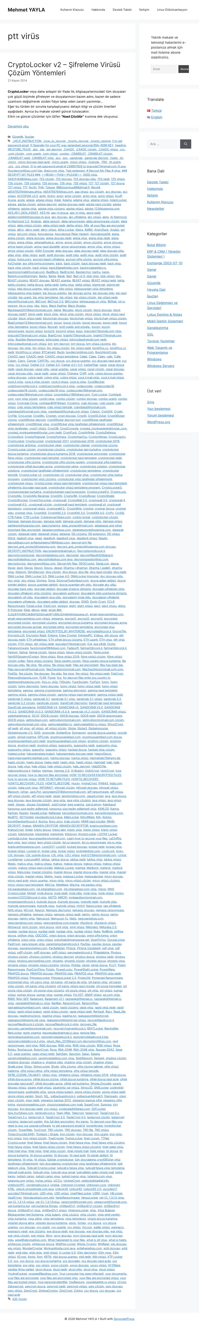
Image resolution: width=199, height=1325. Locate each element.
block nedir (35, 314)
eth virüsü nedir (44, 644)
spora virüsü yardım (21, 1096)
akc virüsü (94, 217)
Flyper (51, 677)
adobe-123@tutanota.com (102, 208)
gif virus (25, 728)
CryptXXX (40, 512)
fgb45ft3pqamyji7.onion (23, 656)
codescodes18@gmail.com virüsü (30, 394)
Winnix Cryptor (86, 1244)
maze (57, 876)
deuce (115, 563)
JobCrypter (58, 804)
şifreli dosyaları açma (49, 1083)
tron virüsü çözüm (35, 1138)
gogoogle (48, 732)
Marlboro (93, 867)
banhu (96, 272)
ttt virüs (28, 1159)
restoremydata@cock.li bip (90, 1037)
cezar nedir (41, 373)
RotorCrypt (41, 1049)
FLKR (42, 677)
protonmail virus (18, 982)
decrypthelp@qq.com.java (55, 559)
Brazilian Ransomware (30, 339)
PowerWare (107, 969)
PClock (71, 948)
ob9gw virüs (25, 935)
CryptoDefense (106, 432)
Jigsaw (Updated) (38, 804)
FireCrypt (117, 673)
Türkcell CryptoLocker (41, 1168)
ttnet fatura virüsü (19, 1147)
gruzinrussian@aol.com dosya (102, 737)
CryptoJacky (117, 436)
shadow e (37, 1062)
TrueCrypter (56, 1138)
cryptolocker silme (66, 466)
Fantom (13, 652)
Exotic (111, 644)
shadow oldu (54, 1062)
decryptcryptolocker (21, 555)
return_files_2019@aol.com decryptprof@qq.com (79, 1041)
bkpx (44, 305)
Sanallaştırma (157, 328)
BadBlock (52, 272)
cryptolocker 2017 (56, 441)
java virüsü (99, 800)
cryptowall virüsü (34, 508)
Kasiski (23, 813)
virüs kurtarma (17, 1218)
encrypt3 (96, 618)
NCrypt (28, 910)
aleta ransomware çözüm (102, 221)
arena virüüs (25, 242)
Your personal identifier (52, 1282)
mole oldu (75, 893)
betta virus (67, 284)
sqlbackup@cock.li (63, 1096)
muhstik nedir (89, 901)
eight (72, 606)
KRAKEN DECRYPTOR (73, 825)
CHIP (83, 373)
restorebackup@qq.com (24, 1037)
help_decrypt (81, 766)
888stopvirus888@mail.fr (73, 187)
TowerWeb (25, 1130)
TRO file (88, 1130)
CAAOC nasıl (16, 356)
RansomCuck (71, 1003)
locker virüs (49, 851)
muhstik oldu (108, 901)
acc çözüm (97, 191)
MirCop (50, 884)
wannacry (117, 1227)
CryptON (56, 496)
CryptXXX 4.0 (95, 512)
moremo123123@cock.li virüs (27, 897)
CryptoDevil (15, 436)
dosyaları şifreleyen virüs (108, 589)
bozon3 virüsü (65, 331)
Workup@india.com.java (59, 1248)
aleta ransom (51, 221)
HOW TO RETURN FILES (54, 779)
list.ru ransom (71, 842)
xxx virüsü (42, 1265)
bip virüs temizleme (45, 297)
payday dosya (101, 944)
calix (110, 356)
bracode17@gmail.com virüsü (27, 335)
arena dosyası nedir (58, 238)
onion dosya (57, 935)
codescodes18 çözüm (22, 390)
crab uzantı (107, 403)
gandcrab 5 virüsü (19, 699)
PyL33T (78, 994)
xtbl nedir (85, 1256)
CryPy (110, 512)
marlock (105, 867)
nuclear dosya (27, 931)
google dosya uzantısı (101, 732)
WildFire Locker (65, 1244)
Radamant (36, 998)
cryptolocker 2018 (82, 441)
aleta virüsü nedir (54, 225)
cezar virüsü (57, 373)
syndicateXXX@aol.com (74, 1108)
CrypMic (38, 415)
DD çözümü (79, 534)
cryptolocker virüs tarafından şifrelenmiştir (85, 479)
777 (25, 187)
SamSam (61, 1053)
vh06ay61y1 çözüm (89, 1206)
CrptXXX (107, 411)
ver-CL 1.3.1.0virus (47, 1201)
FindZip (12, 673)
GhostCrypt (115, 724)
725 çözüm (46, 179)
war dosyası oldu (97, 1231)
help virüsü (39, 766)
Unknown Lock (96, 1185)
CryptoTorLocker (40, 500)
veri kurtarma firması (44, 1206)
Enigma (53, 635)
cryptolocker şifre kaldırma (103, 462)
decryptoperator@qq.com (91, 559)
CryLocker (25, 415)
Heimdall (99, 762)
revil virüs (32, 1045)
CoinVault (115, 394)
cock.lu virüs (78, 381)
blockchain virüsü (81, 318)
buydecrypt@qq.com (80, 352)
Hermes (47, 770)
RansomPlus (90, 1003)
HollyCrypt (92, 770)
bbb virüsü (107, 276)
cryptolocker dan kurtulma (83, 449)
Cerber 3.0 (53, 364)
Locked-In (33, 851)
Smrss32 (87, 1087)
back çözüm (72, 263)
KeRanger (55, 813)
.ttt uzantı (114, 162)
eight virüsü (85, 606)
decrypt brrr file (81, 542)
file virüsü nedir (61, 665)
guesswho (65, 745)
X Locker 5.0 (67, 1252)
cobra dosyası (17, 377)
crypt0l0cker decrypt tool (63, 419)
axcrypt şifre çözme (79, 259)
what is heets (117, 1240)
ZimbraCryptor (48, 1290)
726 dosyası (50, 183)
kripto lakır (59, 829)
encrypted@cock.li (99, 631)
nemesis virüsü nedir (67, 914)
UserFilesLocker (80, 1193)
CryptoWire (74, 508)
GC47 (35, 715)
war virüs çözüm (18, 1235)
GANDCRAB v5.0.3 (30, 711)
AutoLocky (24, 259)
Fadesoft (73, 648)
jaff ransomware (98, 791)
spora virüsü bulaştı (60, 1092)
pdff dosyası (42, 952)
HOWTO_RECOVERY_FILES (26, 783)
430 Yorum (19, 1299)
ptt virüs (93, 990)
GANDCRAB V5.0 (91, 707)
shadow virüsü (103, 1062)
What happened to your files (66, 1240)
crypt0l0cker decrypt (32, 419)
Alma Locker (66, 229)
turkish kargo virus (74, 1176)
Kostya (42, 821)
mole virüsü (105, 893)
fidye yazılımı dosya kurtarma (101, 660)
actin (42, 196)
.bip (41, 149)
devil (20, 567)
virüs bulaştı (52, 1214)
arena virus (80, 238)
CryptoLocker (35, 441)
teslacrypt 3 (36, 1117)
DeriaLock (102, 563)
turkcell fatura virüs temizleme (105, 1168)
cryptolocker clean (50, 445)
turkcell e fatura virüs (70, 1168)
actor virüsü (105, 196)
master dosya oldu (85, 872)
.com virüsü (50, 153)
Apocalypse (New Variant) (72, 234)
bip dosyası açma (79, 293)
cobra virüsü (68, 377)
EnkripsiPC (85, 635)
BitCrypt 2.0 (55, 301)
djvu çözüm (53, 572)
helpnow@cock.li (19, 770)
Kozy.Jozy (56, 821)
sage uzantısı (22, 1053)
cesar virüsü (78, 369)
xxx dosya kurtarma (48, 1261)
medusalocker (94, 876)
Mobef (31, 893)
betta (120, 280)
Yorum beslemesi (160, 415)
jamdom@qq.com (73, 796)
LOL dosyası (16, 855)
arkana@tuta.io (44, 242)
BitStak (112, 301)
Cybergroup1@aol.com (56, 517)
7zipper (50, 187)
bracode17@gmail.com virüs (102, 331)
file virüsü (44, 665)
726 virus (66, 183)
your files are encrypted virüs (59, 1278)
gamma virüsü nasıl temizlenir (77, 694)
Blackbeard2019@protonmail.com (30, 310)
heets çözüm (16, 762)
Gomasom (79, 732)
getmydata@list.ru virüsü (89, 724)
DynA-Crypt (98, 601)
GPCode (43, 737)
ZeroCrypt (30, 1290)
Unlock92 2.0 (92, 1189)
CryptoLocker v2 (30, 474)
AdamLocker (118, 200)
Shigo (28, 1066)
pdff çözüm (24, 952)
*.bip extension (75, 170)
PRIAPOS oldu (64, 973)
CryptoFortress (56, 436)
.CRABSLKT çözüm (99, 153)
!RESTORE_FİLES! (19, 149)
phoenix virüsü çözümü (43, 965)
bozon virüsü (34, 331)
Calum (12, 360)
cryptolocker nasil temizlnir (41, 457)
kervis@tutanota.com (109, 813)
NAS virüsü (15, 910)
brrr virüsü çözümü (98, 343)
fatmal (23, 652)
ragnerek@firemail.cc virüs (33, 1003)
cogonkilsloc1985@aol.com (72, 394)
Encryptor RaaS (36, 635)
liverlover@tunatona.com (24, 846)
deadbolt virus (66, 538)
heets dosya (34, 762)
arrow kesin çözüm (20, 246)
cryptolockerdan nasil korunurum (64, 491)
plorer (85, 965)
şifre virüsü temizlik (86, 1070)
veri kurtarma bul (19, 1206)
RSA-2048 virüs (83, 1049)
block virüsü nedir (30, 318)
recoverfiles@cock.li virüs (62, 1024)
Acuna (12, 200)
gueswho (38, 749)
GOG (37, 732)
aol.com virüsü (26, 234)
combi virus (46, 398)
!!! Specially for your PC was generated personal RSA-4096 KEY (71, 145)
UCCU (57, 1180)
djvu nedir (119, 572)
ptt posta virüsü (75, 990)
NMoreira (92, 927)
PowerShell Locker (86, 969)
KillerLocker (71, 817)
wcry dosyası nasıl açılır (88, 1235)
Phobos (116, 952)
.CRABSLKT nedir (19, 158)
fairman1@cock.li (91, 648)
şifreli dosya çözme (45, 1079)
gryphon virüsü (47, 745)
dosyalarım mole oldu (77, 597)
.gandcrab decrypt (96, 158)
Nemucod (42, 918)
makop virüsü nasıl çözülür (35, 867)
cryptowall (59, 500)
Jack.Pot (35, 791)
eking (121, 606)
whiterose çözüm (19, 1244)
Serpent (99, 1058)
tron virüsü (15, 1138)
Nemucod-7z (59, 918)
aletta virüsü (74, 225)
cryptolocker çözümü (51, 449)
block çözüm (83, 310)
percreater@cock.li (79, 952)
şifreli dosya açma (19, 1079)
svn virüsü (50, 1108)
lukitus (45, 859)
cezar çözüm (95, 369)
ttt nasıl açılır (78, 1155)
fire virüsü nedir (99, 673)
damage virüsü (112, 521)
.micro (12, 162)
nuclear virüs (64, 931)
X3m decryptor (87, 1252)
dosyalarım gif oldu (20, 597)
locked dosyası (77, 846)
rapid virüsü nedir (81, 1011)
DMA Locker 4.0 (58, 576)
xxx (16, 1261)
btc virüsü (38, 348)
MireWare (62, 884)
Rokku (12, 1049)
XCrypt (21, 1256)
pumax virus (44, 994)
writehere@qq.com (89, 1248)
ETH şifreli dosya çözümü (65, 639)
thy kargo (82, 1121)
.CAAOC (68, 149)
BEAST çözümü (18, 280)
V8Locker (116, 1193)
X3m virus (104, 1252)
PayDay (85, 944)
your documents (116, 1273)
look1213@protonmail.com (98, 855)
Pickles (75, 965)
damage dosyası (31, 521)
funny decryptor (28, 686)
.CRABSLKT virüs (42, 158)
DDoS (11, 538)
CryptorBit (70, 496)
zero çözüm (96, 1286)
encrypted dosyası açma (110, 622)
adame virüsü (99, 200)
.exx (65, 158)
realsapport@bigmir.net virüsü (66, 1020)
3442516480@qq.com (23, 179)
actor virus (90, 196)
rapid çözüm (50, 1007)
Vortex (81, 1223)
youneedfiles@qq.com (43, 1273)
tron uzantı (101, 1134)
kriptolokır (57, 834)
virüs (93, 1210)
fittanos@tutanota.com (23, 677)
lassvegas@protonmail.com (47, 838)
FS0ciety (65, 682)
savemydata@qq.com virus (56, 1058)
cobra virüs (51, 377)
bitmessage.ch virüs (93, 301)
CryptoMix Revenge (36, 496)
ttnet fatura (34, 1142)
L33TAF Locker (107, 834)
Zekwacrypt (15, 1286)
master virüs (107, 872)
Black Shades (77, 305)
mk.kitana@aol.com (49, 889)
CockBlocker (96, 381)
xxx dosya (26, 1261)
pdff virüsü (59, 952)
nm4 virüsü (77, 927)
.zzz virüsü (22, 166)
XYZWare (114, 1265)
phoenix (57, 960)
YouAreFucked (17, 1273)
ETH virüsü (25, 644)
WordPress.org (158, 422)
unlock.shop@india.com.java (35, 1189)
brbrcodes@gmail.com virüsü (27, 343)
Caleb (83, 356)
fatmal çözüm (38, 652)
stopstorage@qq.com (31, 1104)
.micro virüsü (78, 162)
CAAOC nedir (35, 356)
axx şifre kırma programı (38, 263)
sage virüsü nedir (43, 1053)
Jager (56, 796)
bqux (79, 331)
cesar (103, 364)
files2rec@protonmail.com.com (102, 669)
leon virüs (14, 842)
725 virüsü (118, 179)
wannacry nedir (17, 1231)
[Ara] (185, 144)
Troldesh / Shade (47, 1134)
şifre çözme (68, 1066)
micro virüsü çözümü (106, 880)
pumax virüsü (63, 994)
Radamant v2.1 (54, 998)
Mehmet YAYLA (26, 10)
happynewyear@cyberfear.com (28, 758)
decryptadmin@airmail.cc (59, 551)
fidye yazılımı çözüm (67, 660)
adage (30, 200)
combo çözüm (65, 398)
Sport (38, 1096)
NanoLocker (94, 905)
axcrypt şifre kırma (105, 259)
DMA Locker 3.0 (35, 576)
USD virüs (46, 1193)
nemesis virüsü (42, 914)
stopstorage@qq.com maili (65, 1104)
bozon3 (49, 331)
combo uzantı (107, 398)
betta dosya (35, 284)
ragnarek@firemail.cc (79, 998)
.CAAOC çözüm (86, 149)
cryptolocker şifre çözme (24, 462)
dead (38, 538)
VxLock (87, 1227)
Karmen (13, 813)
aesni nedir (93, 212)
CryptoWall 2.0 (77, 500)
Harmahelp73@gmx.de (105, 758)
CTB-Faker (15, 517)
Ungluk (54, 1185)
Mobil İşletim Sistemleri (165, 321)
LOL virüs (57, 855)
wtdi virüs (35, 1252)
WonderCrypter (32, 1248)
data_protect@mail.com (77, 525)
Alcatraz (36, 221)
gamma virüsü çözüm (42, 694)
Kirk (98, 817)
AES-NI (45, 212)
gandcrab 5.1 (41, 699)
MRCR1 (62, 897)
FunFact (95, 682)
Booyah (53, 326)
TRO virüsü (101, 1130)
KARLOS (103, 808)
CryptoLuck (118, 491)
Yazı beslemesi (158, 409)
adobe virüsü (74, 208)
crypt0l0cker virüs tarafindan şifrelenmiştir (78, 424)
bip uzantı (25, 297)
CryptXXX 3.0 (76, 512)
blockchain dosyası (55, 318)
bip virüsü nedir (107, 297)
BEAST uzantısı (61, 280)
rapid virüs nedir (105, 1007)
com (11, 398)
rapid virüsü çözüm (55, 1011)
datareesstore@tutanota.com (91, 529)
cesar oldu (42, 369)
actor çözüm (73, 196)
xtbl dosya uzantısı (65, 1256)
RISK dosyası (48, 1045)
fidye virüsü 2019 (68, 656)
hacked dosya (77, 749)
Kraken (26, 825)
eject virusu (109, 606)
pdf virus (108, 948)
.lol (121, 158)
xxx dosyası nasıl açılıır (96, 1261)
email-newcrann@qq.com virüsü (29, 618)
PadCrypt (14, 944)
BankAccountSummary (23, 276)
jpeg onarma (76, 804)
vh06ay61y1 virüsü (54, 1210)
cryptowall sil (97, 504)
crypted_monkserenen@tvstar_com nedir (35, 432)
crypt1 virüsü (37, 428)
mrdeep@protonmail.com (85, 897)
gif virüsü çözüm (55, 728)
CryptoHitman (98, 436)
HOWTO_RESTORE (57, 783)
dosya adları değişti (103, 580)
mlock (102, 889)
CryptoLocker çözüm (22, 449)
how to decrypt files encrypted (48, 775)
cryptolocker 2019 (107, 441)
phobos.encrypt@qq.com (34, 960)
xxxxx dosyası (79, 1265)
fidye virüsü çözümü (40, 660)
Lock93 (61, 846)
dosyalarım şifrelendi (105, 597)
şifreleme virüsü (68, 1075)
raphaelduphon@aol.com (24, 1007)
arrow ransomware (73, 246)
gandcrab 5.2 (112, 699)
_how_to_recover (54, 141)
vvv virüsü (73, 1227)
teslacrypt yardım (31, 1121)
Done (51, 580)
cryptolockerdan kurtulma (24, 491)
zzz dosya (91, 1290)
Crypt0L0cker (97, 415)
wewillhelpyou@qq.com (30, 1240)
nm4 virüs (61, 927)
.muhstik (93, 162)
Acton (51, 196)
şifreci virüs (49, 1075)
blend (57, 310)
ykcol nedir (60, 1269)
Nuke (96, 931)
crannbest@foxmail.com (90, 407)
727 (90, 183)
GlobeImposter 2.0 (20, 732)
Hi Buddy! (77, 770)
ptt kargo (57, 982)
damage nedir (52, 521)
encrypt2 (83, 618)
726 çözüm (15, 183)
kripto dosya (42, 829)
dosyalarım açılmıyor (66, 593)
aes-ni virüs (77, 212)
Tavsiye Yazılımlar (161, 341)
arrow (59, 242)
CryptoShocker (18, 500)
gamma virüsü (17, 694)
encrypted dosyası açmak (25, 627)
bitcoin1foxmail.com (21, 301)
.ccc (122, 149)
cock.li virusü (59, 381)
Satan (85, 1053)
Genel (151, 270)
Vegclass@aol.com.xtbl (38, 1197)
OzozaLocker (116, 939)
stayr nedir (32, 1100)
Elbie (27, 610)
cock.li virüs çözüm (37, 381)
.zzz (10, 166)
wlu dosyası (118, 1244)
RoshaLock (24, 1049)
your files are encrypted (23, 1278)
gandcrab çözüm (48, 703)
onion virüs (28, 939)
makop (57, 863)
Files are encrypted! (85, 665)
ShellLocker (15, 1066)
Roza (53, 1049)
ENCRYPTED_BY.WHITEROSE (65, 631)
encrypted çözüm (19, 622)
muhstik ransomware (21, 905)
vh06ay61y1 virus (28, 1210)
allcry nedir (32, 229)
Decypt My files (67, 563)
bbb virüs (93, 276)
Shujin (55, 1066)
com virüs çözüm (26, 398)
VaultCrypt (15, 1197)
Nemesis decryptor (58, 910)
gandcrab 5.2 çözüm (21, 703)
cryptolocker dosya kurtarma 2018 (52, 453)
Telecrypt (78, 1113)
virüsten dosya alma (21, 1223)
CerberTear (91, 364)
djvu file (83, 572)
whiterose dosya (43, 1244)
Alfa (86, 225)
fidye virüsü (47, 656)
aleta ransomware (73, 221)
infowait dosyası (87, 787)
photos (65, 965)
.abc (35, 149)
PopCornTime (35, 969)
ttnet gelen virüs (112, 1147)
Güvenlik (17, 136)
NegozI (39, 910)
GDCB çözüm (49, 715)
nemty (86, 914)
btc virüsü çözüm (58, 348)
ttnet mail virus (17, 1151)
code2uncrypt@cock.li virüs (57, 386)
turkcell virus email (63, 1172)
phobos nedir (104, 956)
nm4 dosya (46, 927)
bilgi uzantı (50, 288)
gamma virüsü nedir (110, 694)
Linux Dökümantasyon (172, 10)
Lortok (122, 855)
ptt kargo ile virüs (75, 982)
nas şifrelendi (111, 905)
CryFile (12, 415)
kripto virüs (74, 829)
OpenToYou (98, 939)
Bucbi (60, 352)
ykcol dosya (43, 1269)
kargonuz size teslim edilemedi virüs (72, 808)
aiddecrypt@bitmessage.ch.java (29, 217)
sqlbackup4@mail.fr (90, 1096)
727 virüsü (14, 187)
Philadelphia (101, 952)
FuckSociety (80, 682)
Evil (89, 644)
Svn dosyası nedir (31, 1108)
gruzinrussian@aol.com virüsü (66, 741)
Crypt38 (53, 428)
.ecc (58, 158)
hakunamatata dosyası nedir (74, 753)
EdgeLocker (34, 606)
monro (119, 893)
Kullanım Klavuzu (72, 10)
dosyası (74, 601)
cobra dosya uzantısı (108, 373)
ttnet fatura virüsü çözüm (48, 1147)
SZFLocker (98, 1108)
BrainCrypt (55, 335)
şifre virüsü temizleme (58, 1070)
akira (105, 217)
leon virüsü (29, 842)
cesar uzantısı (59, 369)
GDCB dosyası (69, 715)
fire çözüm (26, 673)
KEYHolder (27, 817)
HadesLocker (16, 753)
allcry (20, 229)
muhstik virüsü (65, 905)
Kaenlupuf (109, 804)
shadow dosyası (19, 1062)
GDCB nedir (87, 715)
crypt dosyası (67, 415)
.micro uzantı (59, 162)
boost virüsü (38, 326)
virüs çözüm (88, 1214)
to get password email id (68, 1125)
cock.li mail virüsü (112, 377)
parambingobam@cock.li (62, 944)
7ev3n (32, 187)
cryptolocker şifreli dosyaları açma (30, 466)
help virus (23, 766)
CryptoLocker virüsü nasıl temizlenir (57, 483)
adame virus (81, 200)
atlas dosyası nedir (86, 250)
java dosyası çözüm (39, 800)
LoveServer (15, 859)
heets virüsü (84, 762)
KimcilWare (87, 817)
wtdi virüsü (50, 1252)
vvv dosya (94, 1223)
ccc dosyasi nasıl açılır (106, 360)
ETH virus (105, 639)
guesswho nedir (84, 745)
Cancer (31, 360)
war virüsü (37, 1235)
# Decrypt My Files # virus (103, 170)
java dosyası (16, 800)
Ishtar (24, 791)
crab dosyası (89, 403)
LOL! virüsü (72, 855)
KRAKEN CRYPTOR (45, 825)
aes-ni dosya (59, 212)
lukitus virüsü (112, 859)
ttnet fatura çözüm (55, 1142)
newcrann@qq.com (90, 918)
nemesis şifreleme (19, 914)
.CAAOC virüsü (108, 149)
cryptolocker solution (93, 466)
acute (21, 200)
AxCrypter (14, 263)
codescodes (85, 386)
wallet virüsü (101, 1227)
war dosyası (77, 1231)
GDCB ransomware (109, 715)
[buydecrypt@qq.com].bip (25, 170)
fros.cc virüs (50, 682)
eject (97, 606)
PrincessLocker (40, 977)
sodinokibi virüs (36, 1092)
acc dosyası (113, 191)
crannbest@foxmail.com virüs (27, 411)
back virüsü (39, 267)
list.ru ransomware (94, 842)
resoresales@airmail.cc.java (60, 1032)
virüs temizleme (53, 1218)
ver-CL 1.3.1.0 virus (111, 1197)
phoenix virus (116, 960)
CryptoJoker (16, 441)
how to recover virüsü (22, 779)
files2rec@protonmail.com (63, 669)
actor (60, 196)
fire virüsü (82, 673)
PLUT (112, 965)
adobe (12, 204)
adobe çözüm (27, 204)
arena (115, 234)
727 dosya (117, 183)
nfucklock (86, 922)
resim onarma (32, 1032)
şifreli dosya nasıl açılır (104, 1079)
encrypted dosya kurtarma (75, 622)
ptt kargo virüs (97, 982)
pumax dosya (26, 994)
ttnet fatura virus (79, 1142)
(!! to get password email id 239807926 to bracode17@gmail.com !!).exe (78, 166)
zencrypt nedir (56, 1286)
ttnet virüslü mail (77, 1151)
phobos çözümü (40, 956)
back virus (114, 263)
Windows (154, 359)
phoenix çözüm (75, 960)
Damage (13, 521)
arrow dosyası (113, 242)
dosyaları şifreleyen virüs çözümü (29, 593)
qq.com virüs (111, 994)
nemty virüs (27, 918)
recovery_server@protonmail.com (30, 1028)
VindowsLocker (78, 1210)
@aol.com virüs (54, 170)
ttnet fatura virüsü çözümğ (83, 1147)
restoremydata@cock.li (56, 1037)
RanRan (56, 1003)
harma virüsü (79, 758)
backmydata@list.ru (93, 267)
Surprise (106, 1104)
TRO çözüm (55, 1130)
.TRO (104, 162)
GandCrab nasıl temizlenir (105, 703)
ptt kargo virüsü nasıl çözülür (76, 986)
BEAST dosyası (40, 280)
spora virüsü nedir (113, 1092)
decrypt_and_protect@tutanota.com (31, 546)
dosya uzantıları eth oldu (75, 584)
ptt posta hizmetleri (109, 986)
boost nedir (110, 322)
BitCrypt (40, 301)
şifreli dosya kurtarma (74, 1079)
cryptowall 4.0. (17, 504)
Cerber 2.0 (37, 364)
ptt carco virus (39, 982)
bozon (96, 326)
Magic (12, 863)
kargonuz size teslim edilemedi (28, 808)
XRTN (47, 1256)
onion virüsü (45, 939)
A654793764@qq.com (58, 191)
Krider (29, 829)
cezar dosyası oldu (20, 373)
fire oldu (56, 673)
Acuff (118, 196)
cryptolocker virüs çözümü (38, 479)
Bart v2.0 (79, 276)
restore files (87, 1032)
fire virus (68, 673)
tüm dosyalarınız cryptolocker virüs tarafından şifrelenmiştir (77, 1163)
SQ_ (46, 1096)
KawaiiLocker (38, 813)
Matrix (49, 876)
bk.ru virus (26, 305)
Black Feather (57, 305)
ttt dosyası (61, 1155)
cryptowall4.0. (56, 508)
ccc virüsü (22, 364)
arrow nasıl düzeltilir (47, 246)
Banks (43, 276)
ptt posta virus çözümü (49, 990)
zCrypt (121, 1282)
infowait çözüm (65, 787)
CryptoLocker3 (112, 487)
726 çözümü (32, 183)
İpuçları (29, 136)
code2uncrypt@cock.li (22, 386)
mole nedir (60, 893)
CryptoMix (15, 496)
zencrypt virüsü (77, 1286)
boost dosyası (91, 322)
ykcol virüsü (106, 1269)
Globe (72, 728)
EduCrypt (50, 606)
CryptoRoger (87, 496)
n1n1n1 (81, 905)
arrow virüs (94, 246)
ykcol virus (90, 1269)
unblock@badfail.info (95, 1180)
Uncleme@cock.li (37, 1185)
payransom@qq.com (33, 948)
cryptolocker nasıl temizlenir (78, 457)
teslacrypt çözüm (98, 1117)
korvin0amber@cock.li (22, 821)
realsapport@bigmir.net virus (26, 1020)
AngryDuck (101, 229)
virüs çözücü (70, 1214)
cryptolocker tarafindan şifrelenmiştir (45, 470)
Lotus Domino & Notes (164, 315)
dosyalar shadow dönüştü (74, 589)
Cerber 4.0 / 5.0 (71, 364)
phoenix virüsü (17, 965)
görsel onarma (26, 737)
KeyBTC (13, 817)
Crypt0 (81, 415)
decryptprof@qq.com (41, 563)
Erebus (98, 635)
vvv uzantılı (58, 1227)
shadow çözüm (116, 1058)
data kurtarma (51, 525)
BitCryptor (71, 301)
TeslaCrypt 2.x (17, 1117)
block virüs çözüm (72, 314)
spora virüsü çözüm (87, 1092)
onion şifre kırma (97, 935)
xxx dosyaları (71, 1261)
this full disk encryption (59, 1121)
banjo (105, 272)
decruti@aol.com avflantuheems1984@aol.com (39, 542)
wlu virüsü (14, 1248)
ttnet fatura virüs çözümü (108, 1142)
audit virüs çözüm (106, 255)
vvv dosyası (27, 1227)
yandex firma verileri (21, 1269)
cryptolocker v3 (53, 474)
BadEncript (67, 272)
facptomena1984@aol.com (47, 648)
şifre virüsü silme (31, 1070)
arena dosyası (35, 238)
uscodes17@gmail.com (23, 1193)
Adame (67, 200)
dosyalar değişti (44, 589)
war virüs (116, 1231)
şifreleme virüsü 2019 (94, 1075)
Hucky (76, 783)
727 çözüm (101, 183)
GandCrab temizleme (21, 707)
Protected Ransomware (107, 977)
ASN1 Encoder (44, 250)
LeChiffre (115, 838)
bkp (36, 305)
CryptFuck (70, 432)
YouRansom (77, 1282)
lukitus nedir (78, 859)
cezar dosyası (115, 369)
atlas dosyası (64, 250)
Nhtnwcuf (14, 927)
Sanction (74, 1053)
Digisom (21, 572)
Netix (73, 918)
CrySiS (119, 512)
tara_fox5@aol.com (20, 1113)
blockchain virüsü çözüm (110, 318)
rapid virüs (86, 1007)
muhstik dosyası (68, 901)
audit (42, 255)
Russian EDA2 (105, 1049)
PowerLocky (64, 969)
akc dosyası (59, 217)
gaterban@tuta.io (19, 715)
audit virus (87, 255)
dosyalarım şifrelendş (22, 601)
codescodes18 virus (51, 390)
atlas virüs (14, 255)
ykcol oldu (75, 1269)
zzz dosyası (107, 1290)
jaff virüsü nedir (41, 796)
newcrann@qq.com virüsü (25, 922)
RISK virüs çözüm (84, 1045)
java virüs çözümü (79, 800)
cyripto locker (81, 517)
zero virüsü (15, 1290)
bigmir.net (98, 284)
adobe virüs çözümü (51, 208)
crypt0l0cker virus (37, 424)
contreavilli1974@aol (52, 403)
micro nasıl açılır (18, 880)
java (107, 796)
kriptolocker (26, 834)
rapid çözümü (69, 1007)
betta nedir (51, 284)
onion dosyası (76, 935)
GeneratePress (124, 1319)
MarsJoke (23, 872)
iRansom (13, 791)
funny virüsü (68, 686)
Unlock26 (61, 1189)
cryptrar (88, 508)
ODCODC (41, 935)
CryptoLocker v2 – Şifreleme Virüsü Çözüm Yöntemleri (64, 68)
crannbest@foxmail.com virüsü (68, 411)
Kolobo (107, 817)
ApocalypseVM (100, 234)
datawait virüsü (48, 534)
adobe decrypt (47, 204)
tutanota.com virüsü (21, 1180)
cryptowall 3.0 (98, 500)
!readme (120, 145)
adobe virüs (29, 208)
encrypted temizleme (79, 627)
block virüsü (93, 314)
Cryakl (118, 411)
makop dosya (73, 863)
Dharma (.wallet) (99, 567)
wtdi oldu (22, 1252)
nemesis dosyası (83, 910)
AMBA (89, 229)
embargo (57, 618)
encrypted (110, 618)
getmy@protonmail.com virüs (27, 724)
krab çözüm (72, 821)
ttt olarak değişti (97, 1155)
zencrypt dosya (35, 1286)
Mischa (74, 884)
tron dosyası (84, 1134)
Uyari (104, 1193)
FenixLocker (101, 652)
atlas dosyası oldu (112, 250)
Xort (39, 1256)
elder (44, 610)
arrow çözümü (92, 242)
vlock (72, 1223)
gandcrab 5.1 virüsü (89, 699)
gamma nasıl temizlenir (102, 690)
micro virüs (56, 880)
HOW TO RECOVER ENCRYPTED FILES (95, 775)
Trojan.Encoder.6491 (21, 1134)
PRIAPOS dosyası (41, 973)
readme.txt (69, 1015)
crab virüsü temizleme (31, 407)
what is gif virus (96, 1240)
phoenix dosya (96, 960)
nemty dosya (100, 914)
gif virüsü (37, 728)
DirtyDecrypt (36, 572)
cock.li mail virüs (88, 377)
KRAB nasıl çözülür (93, 821)
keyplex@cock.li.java (48, 817)
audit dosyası (55, 255)
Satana (95, 1053)
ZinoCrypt (65, 1290)
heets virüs (67, 762)
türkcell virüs (41, 1172)
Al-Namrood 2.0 (18, 221)
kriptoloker (42, 834)
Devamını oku (18, 126)
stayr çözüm (16, 1100)
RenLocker (14, 1032)
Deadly (103, 538)
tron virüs (116, 1134)
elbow (35, 610)
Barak (61, 276)
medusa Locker (73, 876)
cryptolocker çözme (104, 445)
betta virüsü (83, 284)
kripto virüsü (91, 829)
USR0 (96, 1193)
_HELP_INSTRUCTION (26, 141)
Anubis (114, 229)
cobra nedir (35, 377)
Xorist (31, 1256)
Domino (42, 580)
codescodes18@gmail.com (84, 390)
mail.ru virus (25, 863)
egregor (63, 606)
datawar (64, 534)
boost (58, 322)
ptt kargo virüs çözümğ (40, 986)
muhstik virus (45, 905)
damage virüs (92, 521)
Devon (38, 567)
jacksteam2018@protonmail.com (64, 791)
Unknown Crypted (73, 1185)
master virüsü (34, 876)
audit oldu (72, 255)
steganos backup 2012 (56, 1100)
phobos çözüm (18, 956)
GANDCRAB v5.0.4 (57, 711)
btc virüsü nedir (81, 348)
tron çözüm (67, 1134)
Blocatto (68, 310)
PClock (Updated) (89, 948)
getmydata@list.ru (60, 724)
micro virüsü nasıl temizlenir (25, 884)
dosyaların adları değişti (52, 601)
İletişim (144, 10)
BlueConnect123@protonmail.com (30, 322)
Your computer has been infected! (81, 1273)
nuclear (12, 931)
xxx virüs (28, 1265)
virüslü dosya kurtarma (102, 1218)
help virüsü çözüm (59, 766)
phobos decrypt (63, 956)
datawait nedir (27, 534)
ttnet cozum (92, 1138)
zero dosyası (114, 1286)
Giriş (150, 402)
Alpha (79, 229)
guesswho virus (106, 745)
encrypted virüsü (34, 631)
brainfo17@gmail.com (77, 335)
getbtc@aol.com (37, 720)
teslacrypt (91, 1113)
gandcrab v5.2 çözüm (85, 711)
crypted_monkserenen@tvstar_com (103, 428)
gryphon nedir (26, 745)
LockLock (108, 851)
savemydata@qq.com (22, 1058)
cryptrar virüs (23, 512)
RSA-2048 (65, 1049)
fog (59, 677)
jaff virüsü (116, 791)
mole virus (90, 893)
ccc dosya (57, 360)
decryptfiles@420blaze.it (96, 555)
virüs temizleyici (75, 1218)
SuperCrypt (91, 1104)
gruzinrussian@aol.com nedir (26, 741)
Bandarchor (83, 272)
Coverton (73, 403)
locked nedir (96, 846)
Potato (50, 969)
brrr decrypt (61, 343)
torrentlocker (94, 1125)
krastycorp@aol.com (103, 825)
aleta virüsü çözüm (29, 225)
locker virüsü (66, 851)
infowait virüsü (108, 787)
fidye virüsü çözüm (93, 656)
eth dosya (111, 635)
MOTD (52, 897)
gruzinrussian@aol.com (65, 737)
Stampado (111, 1096)
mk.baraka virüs (91, 884)
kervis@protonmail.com (77, 813)
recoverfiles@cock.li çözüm (26, 1024)
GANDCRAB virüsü (113, 711)
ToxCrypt (40, 1130)
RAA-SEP (22, 998)
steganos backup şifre (87, 1100)
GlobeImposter (98, 728)
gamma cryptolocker (47, 690)
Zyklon (78, 1290)
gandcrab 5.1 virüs (63, 699)
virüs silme (35, 1218)
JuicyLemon (93, 804)
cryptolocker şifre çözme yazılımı (63, 462)
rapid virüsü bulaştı (29, 1011)
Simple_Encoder (100, 1083)
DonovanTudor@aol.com (73, 580)
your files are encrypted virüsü (99, 1278)
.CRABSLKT (78, 153)
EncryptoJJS (16, 635)
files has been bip (111, 665)
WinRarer (103, 1244)
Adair (57, 200)
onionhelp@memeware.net (71, 939)
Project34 (84, 977)
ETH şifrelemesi (37, 639)
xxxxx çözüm (59, 1265)
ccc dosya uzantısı (78, 360)
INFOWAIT (46, 787)
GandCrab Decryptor (73, 703)
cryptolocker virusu (20, 483)
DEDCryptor (86, 563)
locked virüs (114, 846)
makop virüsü (92, 863)
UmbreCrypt (72, 1180)
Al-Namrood (118, 217)
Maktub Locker (64, 867)
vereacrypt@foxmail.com (110, 1201)
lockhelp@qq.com (88, 851)
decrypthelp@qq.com (22, 559)
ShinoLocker (41, 1066)
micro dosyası (113, 876)
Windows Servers (160, 366)
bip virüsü (66, 297)
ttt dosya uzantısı (41, 1155)
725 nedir (103, 179)
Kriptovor (71, 834)
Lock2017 (48, 846)
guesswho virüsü (19, 749)
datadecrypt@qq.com (56, 529)
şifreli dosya (118, 1075)
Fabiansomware (18, 648)
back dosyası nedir (93, 263)
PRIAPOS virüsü (18, 977)
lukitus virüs (94, 859)
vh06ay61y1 (67, 1206)
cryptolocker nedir (110, 457)
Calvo (21, 360)
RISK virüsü (104, 1045)
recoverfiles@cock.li (100, 1020)
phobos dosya (84, 956)
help (109, 762)
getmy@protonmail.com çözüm (103, 720)
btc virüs (25, 348)
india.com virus (28, 787)
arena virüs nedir (99, 238)
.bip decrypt (54, 149)
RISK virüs (64, 1045)
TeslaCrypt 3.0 (55, 1117)
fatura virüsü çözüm (79, 652)
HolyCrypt (107, 770)
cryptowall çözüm (40, 504)
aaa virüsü (81, 191)
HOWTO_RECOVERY (85, 779)
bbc (118, 276)
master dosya (63, 872)
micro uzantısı (39, 880)
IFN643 (103, 783)
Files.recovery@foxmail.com (26, 669)
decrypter (72, 555)
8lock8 (95, 187)
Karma (114, 808)
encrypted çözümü (44, 622)
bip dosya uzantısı (54, 293)
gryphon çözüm (97, 741)
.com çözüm (16, 153)
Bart (69, 276)
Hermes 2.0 (61, 770)
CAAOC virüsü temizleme (61, 356)
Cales (92, 356)
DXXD (84, 601)
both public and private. (74, 326)
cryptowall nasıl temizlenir (70, 504)
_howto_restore (100, 141)
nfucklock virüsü (104, 922)
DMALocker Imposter (85, 576)
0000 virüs (90, 174)
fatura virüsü (56, 652)
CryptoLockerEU (98, 491)
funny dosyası (49, 686)
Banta (52, 276)
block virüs (51, 314)
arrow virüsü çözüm (21, 250)
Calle (117, 356)
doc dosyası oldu (111, 576)
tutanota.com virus (99, 1176)
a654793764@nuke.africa (25, 191)
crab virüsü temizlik (59, 407)
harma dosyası (60, 758)
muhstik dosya (46, 901)
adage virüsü (44, 200)
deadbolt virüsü (87, 538)
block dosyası (102, 310)
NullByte (107, 931)
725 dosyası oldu (84, 179)
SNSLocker (101, 1087)
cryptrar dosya (104, 508)
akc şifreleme (77, 217)
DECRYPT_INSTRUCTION (24, 551)
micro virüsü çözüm (78, 880)
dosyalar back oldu (20, 589)
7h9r (41, 187)
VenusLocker (89, 1197)
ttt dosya (112, 1151)
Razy (109, 1011)
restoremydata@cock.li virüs (26, 1041)
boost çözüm (72, 322)
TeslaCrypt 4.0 (76, 1117)
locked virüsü (16, 851)
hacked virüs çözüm (101, 749)
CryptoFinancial (35, 436)
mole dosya (44, 893)
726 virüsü (80, 183)
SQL (150, 334)
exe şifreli (99, 644)
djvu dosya (69, 572)
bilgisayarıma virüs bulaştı (24, 293)
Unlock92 (75, 1189)
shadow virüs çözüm (78, 1062)
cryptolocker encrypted (92, 453)
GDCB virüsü (16, 720)
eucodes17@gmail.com (70, 644)
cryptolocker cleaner (76, 445)
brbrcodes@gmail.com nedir (87, 339)
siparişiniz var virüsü (66, 1087)
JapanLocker (95, 796)
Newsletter (155, 209)
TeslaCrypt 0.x (109, 1113)
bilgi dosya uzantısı (29, 288)
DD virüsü (113, 534)
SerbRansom (84, 1058)
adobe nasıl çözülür (98, 204)
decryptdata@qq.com (50, 555)
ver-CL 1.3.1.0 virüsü (21, 1201)
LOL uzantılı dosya (38, 855)
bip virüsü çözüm (85, 297)
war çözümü (37, 1231)
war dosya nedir (57, 1231)
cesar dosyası (25, 369)
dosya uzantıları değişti (43, 584)
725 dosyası (64, 179)
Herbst (36, 770)
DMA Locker (16, 576)
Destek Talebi (122, 10)
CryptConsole (69, 428)
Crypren (51, 415)
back (59, 263)
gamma (28, 690)
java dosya (119, 796)
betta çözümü (17, 284)
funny (105, 682)
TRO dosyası (73, 1130)
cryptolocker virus (77, 474)
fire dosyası (41, 673)
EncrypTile (119, 631)
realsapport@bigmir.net (93, 1015)
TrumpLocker (73, 1138)
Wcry (49, 1235)
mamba (80, 867)
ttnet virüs (34, 1151)
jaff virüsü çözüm (19, 796)
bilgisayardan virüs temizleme (93, 288)
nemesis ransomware (110, 910)
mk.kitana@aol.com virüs (80, 889)
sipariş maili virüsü (39, 1087)
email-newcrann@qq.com (106, 614)
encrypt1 (70, 618)
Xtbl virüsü (99, 1256)
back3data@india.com (63, 267)
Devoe (28, 567)
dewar (58, 567)
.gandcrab (75, 158)
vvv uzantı (43, 1227)
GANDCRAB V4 (47, 707)
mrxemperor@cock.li (21, 901)
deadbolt (49, 538)
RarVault (98, 1011)
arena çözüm (16, 238)
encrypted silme (53, 627)
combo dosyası (87, 398)
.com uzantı (33, 153)
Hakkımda (98, 10)
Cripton (95, 411)
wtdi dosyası (111, 1248)
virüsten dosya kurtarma (51, 1223)
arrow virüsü (112, 246)
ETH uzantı (91, 639)
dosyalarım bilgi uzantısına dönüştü (104, 593)
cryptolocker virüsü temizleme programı (74, 487)
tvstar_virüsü (43, 1180)
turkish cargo (25, 1176)
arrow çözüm (73, 242)
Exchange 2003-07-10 (164, 263)
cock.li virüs (15, 381)
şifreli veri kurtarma (76, 1083)
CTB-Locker (31, 517)
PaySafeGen (57, 948)
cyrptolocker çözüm (105, 517)
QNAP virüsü (93, 994)
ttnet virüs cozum (54, 1151)
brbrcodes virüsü (57, 339)
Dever (11, 567)
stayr (122, 1096)
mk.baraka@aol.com (21, 889)
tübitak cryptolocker (60, 1159)
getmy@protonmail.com (65, 720)
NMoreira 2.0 (107, 927)
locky (119, 851)
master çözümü (42, 872)
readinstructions (30, 1015)
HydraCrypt (89, 783)
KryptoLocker (87, 834)
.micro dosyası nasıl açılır (33, 162)
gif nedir (13, 728)
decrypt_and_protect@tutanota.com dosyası (86, 546)
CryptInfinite (86, 432)
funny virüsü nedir (89, 686)
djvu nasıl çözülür (101, 572)
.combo (64, 153)
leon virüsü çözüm (49, 842)
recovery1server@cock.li (69, 1028)
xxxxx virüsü (98, 1265)
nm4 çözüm (30, 927)
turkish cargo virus (48, 1176)
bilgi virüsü (66, 288)
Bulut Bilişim (156, 245)
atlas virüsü (30, 255)
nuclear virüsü (83, 931)
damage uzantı (72, 521)
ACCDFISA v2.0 (27, 196)
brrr (50, 343)
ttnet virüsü (97, 1151)
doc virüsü (28, 580)
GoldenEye (63, 732)
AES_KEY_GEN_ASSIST (23, 212)
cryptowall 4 (117, 500)
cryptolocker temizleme (85, 470)
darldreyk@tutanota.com (24, 525)
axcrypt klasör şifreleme (48, 259)
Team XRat (63, 1113)
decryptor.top (17, 563)
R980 (11, 998)
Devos (48, 567)
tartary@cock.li (45, 1113)
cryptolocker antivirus (22, 445)
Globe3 (82, 728)
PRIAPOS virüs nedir (108, 973)
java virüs (59, 800)
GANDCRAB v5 (69, 707)
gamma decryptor (74, 690)
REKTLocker (95, 1028)
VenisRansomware (67, 1197)
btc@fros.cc (100, 348)
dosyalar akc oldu (104, 584)
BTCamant (49, 352)
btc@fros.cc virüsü (28, 352)
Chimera (72, 373)
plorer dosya (99, 965)
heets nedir (51, 762)
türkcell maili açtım (20, 1172)
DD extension (97, 534)
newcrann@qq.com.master (61, 922)
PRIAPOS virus (83, 973)
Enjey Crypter (68, 635)
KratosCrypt (16, 829)
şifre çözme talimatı (90, 1066)
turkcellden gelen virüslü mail (95, 1172)
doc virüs (14, 580)
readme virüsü (51, 1015)
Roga (116, 1045)
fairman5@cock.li (115, 648)
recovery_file (88, 1024)
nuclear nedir (46, 931)
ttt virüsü (40, 1159)
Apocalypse (45, 234)
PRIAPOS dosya (18, 973)
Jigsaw (20, 804)
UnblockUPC (16, 1185)
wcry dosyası (63, 1235)
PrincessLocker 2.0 (63, 977)
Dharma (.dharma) (75, 567)
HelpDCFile (99, 766)
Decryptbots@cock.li (91, 551)
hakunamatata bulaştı (41, 753)
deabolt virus (25, 538)
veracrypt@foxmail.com (76, 1201)
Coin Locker (99, 394)
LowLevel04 (32, 859)
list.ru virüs (114, 842)
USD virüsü (61, 1193)
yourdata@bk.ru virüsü (101, 1282)
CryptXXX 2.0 (57, 512)
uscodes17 (110, 1189)
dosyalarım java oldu (47, 597)
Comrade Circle (27, 403)
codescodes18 (104, 386)
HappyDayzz (102, 753)
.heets (114, 158)
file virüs (31, 665)
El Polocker (15, 610)
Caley (101, 356)
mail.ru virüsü (42, 863)
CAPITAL (43, 360)
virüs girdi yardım (109, 1214)
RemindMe (111, 1028)
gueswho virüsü (55, 749)
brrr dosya (78, 343)
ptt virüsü (106, 990)
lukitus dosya (60, 859)
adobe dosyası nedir (71, 204)
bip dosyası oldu (103, 293)
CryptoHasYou (77, 436)
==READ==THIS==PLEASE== (62, 174)
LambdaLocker (17, 838)
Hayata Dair (156, 290)
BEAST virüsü (81, 280)
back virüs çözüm (19, 267)
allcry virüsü (48, 229)
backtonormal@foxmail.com (26, 272)
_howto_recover (77, 141)
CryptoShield (105, 496)
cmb (91, 373)
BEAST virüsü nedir (103, 280)
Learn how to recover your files (87, 838)
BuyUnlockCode (105, 352)
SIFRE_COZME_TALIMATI (24, 1075)
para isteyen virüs (33, 944)
